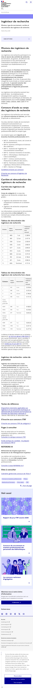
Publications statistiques (6, 640)
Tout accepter (18, 682)
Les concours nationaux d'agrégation (12, 578)
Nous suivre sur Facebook (10, 613)
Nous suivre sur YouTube (23, 613)
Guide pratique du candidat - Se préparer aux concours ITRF (15, 442)
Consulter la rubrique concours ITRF (13, 437)
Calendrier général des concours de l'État (15, 474)
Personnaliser (18, 676)
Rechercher (26, 2)
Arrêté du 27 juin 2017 (12, 344)
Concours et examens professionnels (11, 479)
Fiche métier (20, 482)
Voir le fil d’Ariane (5, 12)
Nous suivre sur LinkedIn (2, 613)
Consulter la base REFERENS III (11, 466)
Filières (25, 479)
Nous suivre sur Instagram (6, 613)
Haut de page (27, 486)
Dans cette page (8, 39)
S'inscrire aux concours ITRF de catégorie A (16, 423)
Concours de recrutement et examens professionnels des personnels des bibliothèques (14, 547)
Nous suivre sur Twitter (19, 613)
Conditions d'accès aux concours (12, 170)
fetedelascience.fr (5, 634)
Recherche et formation (8, 482)
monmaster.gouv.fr (5, 627)
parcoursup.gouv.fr (5, 624)
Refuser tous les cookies (18, 679)
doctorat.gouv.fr (5, 629)
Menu (30, 2)
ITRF (27, 482)
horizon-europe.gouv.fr (6, 632)
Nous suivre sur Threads (15, 613)
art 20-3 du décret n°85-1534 (18, 336)
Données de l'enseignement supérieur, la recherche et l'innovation (15, 643)
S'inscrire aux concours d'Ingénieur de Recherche (14, 174)
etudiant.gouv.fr (4, 622)
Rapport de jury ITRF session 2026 (16, 518)
